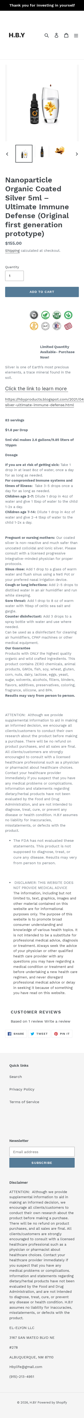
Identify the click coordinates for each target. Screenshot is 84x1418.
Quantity (12, 267)
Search (15, 1076)
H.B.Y (33, 1402)
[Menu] (76, 35)
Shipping (12, 251)
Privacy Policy (22, 1089)
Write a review (57, 1021)
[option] (24, 153)
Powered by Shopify (52, 1402)
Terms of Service (24, 1102)
